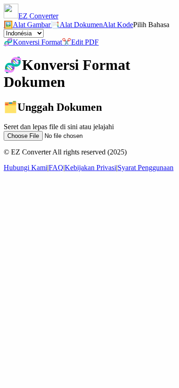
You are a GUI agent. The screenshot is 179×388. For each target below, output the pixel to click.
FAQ (56, 167)
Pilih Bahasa (151, 25)
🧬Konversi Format (33, 42)
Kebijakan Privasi (90, 167)
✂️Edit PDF (80, 42)
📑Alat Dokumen (76, 25)
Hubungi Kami (25, 167)
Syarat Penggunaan (145, 167)
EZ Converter (38, 16)
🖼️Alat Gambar (27, 25)
